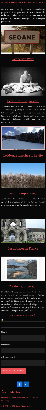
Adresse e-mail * (9, 357)
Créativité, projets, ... (23, 286)
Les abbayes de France (23, 248)
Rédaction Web (23, 59)
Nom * (4, 332)
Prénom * (5, 344)
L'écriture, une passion (23, 101)
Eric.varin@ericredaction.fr (23, 315)
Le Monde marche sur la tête (23, 155)
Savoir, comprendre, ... (23, 193)
